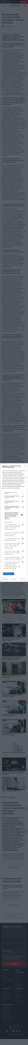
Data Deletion (5, 579)
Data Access (14, 579)
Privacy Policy (22, 579)
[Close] (25, 466)
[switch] (22, 496)
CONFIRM (8, 573)
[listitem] (14, 493)
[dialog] (14, 522)
